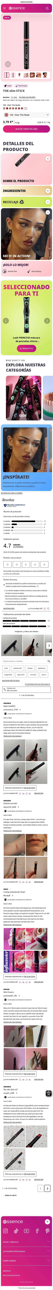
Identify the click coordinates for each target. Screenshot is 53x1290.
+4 (25, 108)
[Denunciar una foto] (5, 430)
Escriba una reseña (27, 97)
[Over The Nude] (4, 108)
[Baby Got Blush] (16, 108)
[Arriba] (47, 1221)
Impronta (7, 1271)
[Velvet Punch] (19, 108)
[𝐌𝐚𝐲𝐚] (25, 449)
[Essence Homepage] (17, 8)
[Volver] (6, 321)
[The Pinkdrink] (22, 108)
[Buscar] (47, 8)
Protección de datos (11, 1275)
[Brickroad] (13, 108)
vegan (9, 86)
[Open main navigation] (4, 8)
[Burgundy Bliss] (7, 108)
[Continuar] (47, 321)
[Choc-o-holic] (10, 108)
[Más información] (48, 202)
